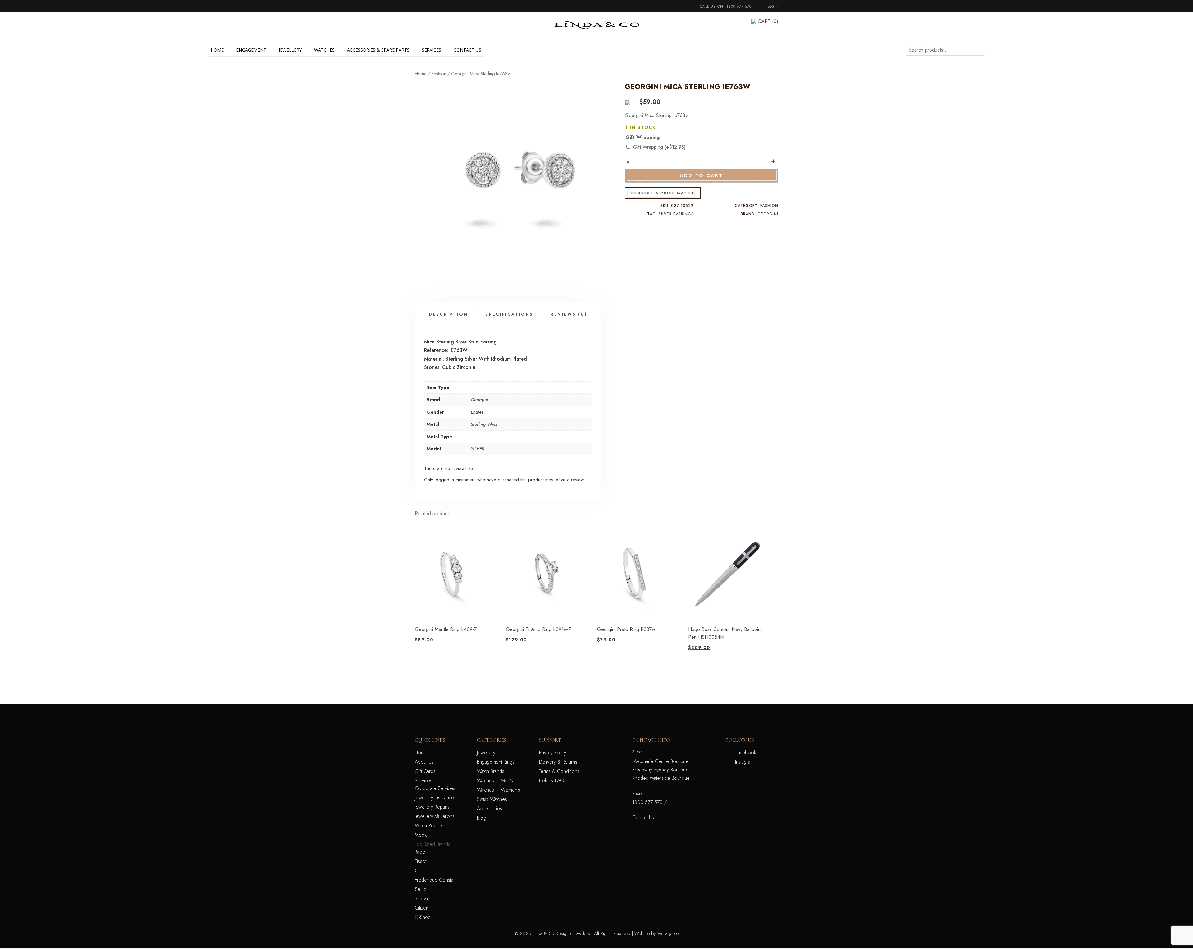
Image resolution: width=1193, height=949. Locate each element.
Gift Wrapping (642, 137)
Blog (481, 817)
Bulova (421, 898)
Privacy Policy (552, 752)
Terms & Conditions (559, 771)
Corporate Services (435, 788)
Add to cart (701, 175)
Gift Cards (425, 771)
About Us (424, 761)
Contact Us (467, 50)
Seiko (421, 889)
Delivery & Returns (558, 761)
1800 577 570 (739, 6)
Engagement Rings (495, 761)
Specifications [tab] (509, 314)
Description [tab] (448, 314)
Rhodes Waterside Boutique (661, 778)
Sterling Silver (484, 424)
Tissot (420, 861)
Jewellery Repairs (432, 807)
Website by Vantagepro (656, 933)
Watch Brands (490, 771)
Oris (419, 870)
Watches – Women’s (498, 789)
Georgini (767, 214)
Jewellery (290, 50)
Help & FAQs (552, 780)
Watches (324, 50)
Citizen (421, 907)
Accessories (489, 808)
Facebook (746, 752)
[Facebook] (416, 21)
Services (431, 50)
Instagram (744, 761)
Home (217, 50)
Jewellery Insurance (434, 797)
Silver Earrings (676, 214)
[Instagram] (416, 29)
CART (768, 21)
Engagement (251, 50)
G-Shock (423, 917)
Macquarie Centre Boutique (660, 761)
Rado (420, 852)
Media (421, 834)
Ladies (477, 412)
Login (772, 6)
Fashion (439, 73)
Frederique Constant (436, 879)
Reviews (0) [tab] (569, 314)
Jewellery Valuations (435, 816)
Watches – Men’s (495, 780)
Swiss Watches (492, 799)
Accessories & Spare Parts (378, 50)
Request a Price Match (662, 192)
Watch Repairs (429, 825)
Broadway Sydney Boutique (660, 769)
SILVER (477, 448)
